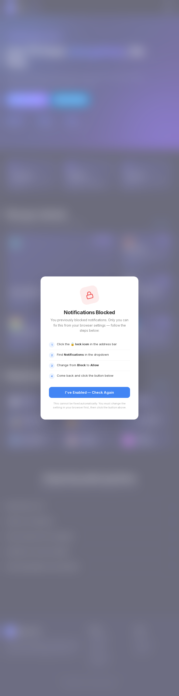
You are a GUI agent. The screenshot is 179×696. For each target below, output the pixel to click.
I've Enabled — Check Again (89, 392)
